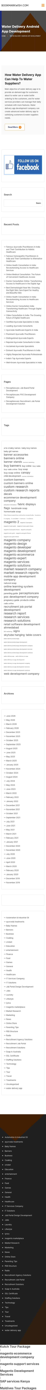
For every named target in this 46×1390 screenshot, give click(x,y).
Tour (8, 1072)
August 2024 (11, 777)
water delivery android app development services (18, 649)
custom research (16, 486)
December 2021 (13, 805)
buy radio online (10, 469)
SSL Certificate (12, 1056)
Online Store (11, 1023)
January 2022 (12, 801)
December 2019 (13, 878)
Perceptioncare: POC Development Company (21, 396)
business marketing (28, 462)
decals (8, 494)
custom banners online (18, 483)
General (9, 966)
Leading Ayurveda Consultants (19, 326)
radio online (9, 603)
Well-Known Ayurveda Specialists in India (24, 362)
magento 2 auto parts (10, 526)
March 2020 (11, 866)
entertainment (12, 950)
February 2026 (12, 728)
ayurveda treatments (15, 922)
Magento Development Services (17, 1372)
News (8, 1019)
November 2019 (13, 883)
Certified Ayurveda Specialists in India (22, 322)
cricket (9, 942)
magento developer (17, 547)
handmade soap (19, 508)
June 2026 (11, 716)
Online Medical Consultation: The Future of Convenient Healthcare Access (23, 275)
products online (27, 600)
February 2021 (12, 838)
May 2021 (10, 830)
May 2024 (10, 785)
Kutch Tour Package (15, 1346)
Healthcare (11, 974)
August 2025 (11, 748)
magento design (15, 543)
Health (9, 970)
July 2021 (10, 822)
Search (8, 194)
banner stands (13, 461)
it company (7, 518)
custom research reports (21, 490)
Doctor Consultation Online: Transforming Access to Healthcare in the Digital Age (24, 282)
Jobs (8, 991)
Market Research (13, 1011)
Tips (8, 1068)
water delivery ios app (22, 656)
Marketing (10, 1015)
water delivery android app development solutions (18, 652)
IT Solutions (11, 983)
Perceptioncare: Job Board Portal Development (20, 389)
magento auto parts (9, 533)
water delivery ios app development (14, 660)
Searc (38, 203)
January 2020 (12, 874)
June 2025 (11, 753)
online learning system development (18, 588)
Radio (8, 1035)
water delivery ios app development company (17, 663)
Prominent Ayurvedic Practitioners (20, 334)
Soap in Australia (13, 1052)
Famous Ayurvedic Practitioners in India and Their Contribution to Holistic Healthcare (23, 249)
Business (10, 934)
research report (15, 613)
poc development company (21, 596)
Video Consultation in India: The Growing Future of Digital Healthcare (23, 316)
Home (4, 36)
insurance (38, 515)
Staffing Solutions (13, 1060)
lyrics (8, 1003)
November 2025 (13, 736)
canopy (25, 472)
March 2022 (11, 793)
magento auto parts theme (11, 536)
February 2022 (12, 797)
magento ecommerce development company (17, 1355)
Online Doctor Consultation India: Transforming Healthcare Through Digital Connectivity (23, 308)
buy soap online (12, 472)
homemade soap (12, 511)
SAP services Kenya (15, 1381)
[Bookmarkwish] (15, 5)
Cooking (9, 938)
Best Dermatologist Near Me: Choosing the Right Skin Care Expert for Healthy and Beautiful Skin (23, 290)
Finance (9, 954)
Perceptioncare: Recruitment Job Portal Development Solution (23, 402)
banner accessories (16, 454)
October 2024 (12, 773)
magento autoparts (26, 529)
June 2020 (11, 858)
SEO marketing (8, 631)
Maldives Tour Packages (18, 1388)
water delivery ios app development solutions (17, 670)
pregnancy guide (11, 600)
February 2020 (12, 870)
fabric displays (27, 504)
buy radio (36, 466)
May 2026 (10, 720)
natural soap (10, 583)
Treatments (11, 1080)
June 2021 (10, 826)
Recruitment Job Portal (16, 1044)
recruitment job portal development (18, 608)
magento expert (15, 558)
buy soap (23, 469)
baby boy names (29, 448)
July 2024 (10, 781)
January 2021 (12, 842)
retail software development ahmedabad (22, 626)
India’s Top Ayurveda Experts (18, 358)
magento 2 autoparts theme (12, 529)
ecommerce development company (20, 499)
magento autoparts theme (23, 533)
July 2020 (10, 854)
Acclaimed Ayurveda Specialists (20, 346)
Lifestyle (9, 999)
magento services (16, 561)
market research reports (21, 572)
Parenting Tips (12, 1027)
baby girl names (11, 451)
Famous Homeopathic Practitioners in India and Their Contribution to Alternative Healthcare (24, 258)
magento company (17, 540)
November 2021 (13, 809)
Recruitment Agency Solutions (19, 1039)
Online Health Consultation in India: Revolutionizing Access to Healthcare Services (22, 267)
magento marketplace (15, 1007)
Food (8, 958)
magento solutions (17, 565)
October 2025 (12, 740)
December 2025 (13, 732)
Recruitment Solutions (15, 1048)
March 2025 (11, 761)
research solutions (17, 620)
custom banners (14, 479)
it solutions (30, 518)
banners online (14, 458)
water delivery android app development (25, 36)
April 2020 (10, 862)
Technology (11, 1064)
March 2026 (11, 724)
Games (9, 962)
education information (10, 504)
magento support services (19, 1364)
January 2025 (12, 765)
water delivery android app (11, 638)
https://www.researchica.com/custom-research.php (19, 515)
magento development (20, 551)
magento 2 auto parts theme (25, 526)
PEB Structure (12, 1031)
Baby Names (11, 926)
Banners (9, 930)
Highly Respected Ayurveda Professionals (24, 354)
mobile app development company (20, 578)
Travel (9, 1076)
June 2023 (11, 789)
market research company (23, 569)
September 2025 (13, 744)
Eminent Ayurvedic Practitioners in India (23, 350)
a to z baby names (12, 448)
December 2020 (13, 846)
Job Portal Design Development (19, 987)
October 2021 (12, 813)
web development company (21, 673)
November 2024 (13, 769)
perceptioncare (29, 593)
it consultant (15, 518)
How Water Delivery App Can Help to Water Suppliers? (23, 79)
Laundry (9, 995)
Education (10, 946)
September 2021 (13, 818)
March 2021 (11, 834)
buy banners (12, 465)
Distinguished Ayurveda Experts (20, 338)
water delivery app (9, 656)
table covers (33, 634)
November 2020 (13, 850)
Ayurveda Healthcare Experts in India (22, 330)
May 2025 (10, 757)
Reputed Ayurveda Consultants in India (23, 342)
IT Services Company (15, 979)
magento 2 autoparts (26, 522)
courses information (27, 476)
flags (7, 508)
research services (16, 617)
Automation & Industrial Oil (17, 918)
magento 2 (11, 522)
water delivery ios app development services (17, 667)
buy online (26, 466)
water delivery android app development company (18, 645)
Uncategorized (12, 1084)
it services (23, 518)
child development (12, 476)
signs (16, 631)
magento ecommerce (19, 554)
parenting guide (11, 593)
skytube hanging (14, 634)
